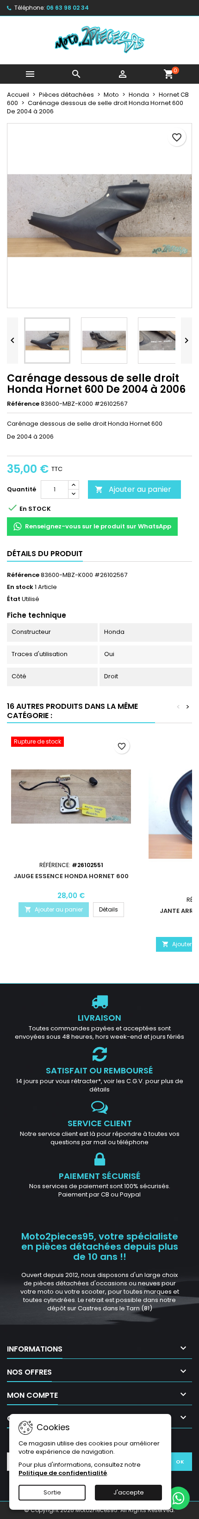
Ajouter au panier (133, 489)
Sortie (52, 1492)
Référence (23, 404)
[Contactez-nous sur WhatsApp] (178, 1498)
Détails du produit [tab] (45, 553)
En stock (20, 587)
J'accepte (128, 1492)
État (13, 599)
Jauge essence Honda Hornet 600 (71, 876)
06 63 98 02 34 (67, 8)
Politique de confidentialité (63, 1473)
